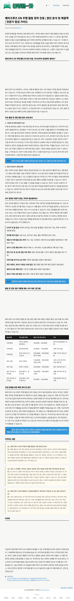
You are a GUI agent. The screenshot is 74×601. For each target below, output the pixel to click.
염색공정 (6, 598)
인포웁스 (27, 598)
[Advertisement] (37, 74)
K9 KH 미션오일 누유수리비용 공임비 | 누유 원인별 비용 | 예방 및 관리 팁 (27, 578)
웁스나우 (41, 598)
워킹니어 (48, 598)
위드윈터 (34, 598)
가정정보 (61, 598)
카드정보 (68, 598)
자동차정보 (56, 5)
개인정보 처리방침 (67, 588)
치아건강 (13, 598)
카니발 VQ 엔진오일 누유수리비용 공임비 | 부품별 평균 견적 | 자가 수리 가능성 (28, 580)
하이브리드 (66, 5)
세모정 (54, 598)
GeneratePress (44, 590)
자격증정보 (20, 598)
